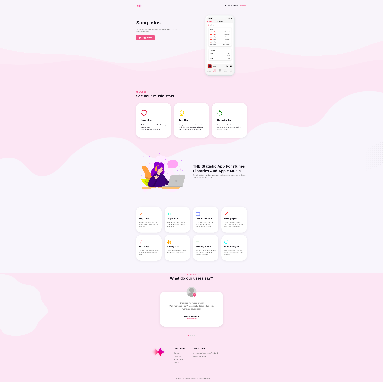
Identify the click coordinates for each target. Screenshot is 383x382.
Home (228, 6)
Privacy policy (179, 359)
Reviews (243, 6)
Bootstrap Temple (204, 378)
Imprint (176, 363)
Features (234, 6)
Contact (177, 353)
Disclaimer (178, 356)
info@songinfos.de (199, 356)
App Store (147, 38)
